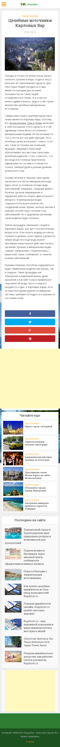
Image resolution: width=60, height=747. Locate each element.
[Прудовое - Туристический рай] (30, 4)
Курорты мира (30, 15)
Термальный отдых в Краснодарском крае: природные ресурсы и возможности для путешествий (28, 536)
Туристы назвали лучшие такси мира (36, 443)
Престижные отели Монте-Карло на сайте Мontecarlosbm (37, 475)
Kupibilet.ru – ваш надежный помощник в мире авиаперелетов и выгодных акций (38, 626)
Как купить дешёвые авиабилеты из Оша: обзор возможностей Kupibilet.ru (37, 591)
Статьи (30, 741)
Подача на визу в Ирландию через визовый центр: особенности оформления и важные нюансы (25, 557)
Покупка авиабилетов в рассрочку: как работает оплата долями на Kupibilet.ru (38, 658)
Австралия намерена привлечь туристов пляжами (37, 506)
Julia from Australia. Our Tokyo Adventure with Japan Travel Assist (38, 642)
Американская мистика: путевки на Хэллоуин (38, 458)
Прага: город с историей (38, 426)
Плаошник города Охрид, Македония (35, 489)
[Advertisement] (30, 379)
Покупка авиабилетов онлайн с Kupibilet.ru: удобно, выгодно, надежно (37, 608)
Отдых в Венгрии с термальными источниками (35, 575)
